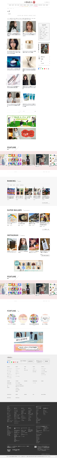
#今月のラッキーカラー (44, 35)
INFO (33, 394)
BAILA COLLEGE (26, 6)
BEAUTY (17, 366)
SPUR (37, 414)
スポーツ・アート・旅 (43, 374)
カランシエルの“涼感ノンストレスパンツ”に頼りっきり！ (28, 166)
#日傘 (44, 31)
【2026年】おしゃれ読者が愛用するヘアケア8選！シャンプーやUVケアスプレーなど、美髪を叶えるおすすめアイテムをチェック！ (37, 198)
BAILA (37, 412)
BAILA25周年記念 (36, 6)
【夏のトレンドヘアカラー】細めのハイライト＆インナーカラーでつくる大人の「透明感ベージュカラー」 (29, 34)
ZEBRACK (15, 412)
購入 (41, 61)
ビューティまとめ (17, 376)
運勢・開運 (17, 391)
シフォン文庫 (22, 436)
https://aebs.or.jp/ (44, 450)
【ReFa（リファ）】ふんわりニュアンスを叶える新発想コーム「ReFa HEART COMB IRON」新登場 (29, 70)
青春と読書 (8, 434)
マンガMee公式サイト (30, 414)
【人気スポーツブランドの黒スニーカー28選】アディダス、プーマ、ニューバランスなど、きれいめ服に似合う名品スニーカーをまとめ (19, 198)
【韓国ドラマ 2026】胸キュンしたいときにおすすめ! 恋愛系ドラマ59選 (28, 197)
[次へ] (50, 244)
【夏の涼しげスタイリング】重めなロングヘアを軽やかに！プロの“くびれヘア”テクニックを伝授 (29, 87)
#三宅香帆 (45, 34)
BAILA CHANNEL (43, 394)
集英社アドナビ (45, 429)
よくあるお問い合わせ (14, 446)
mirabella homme (38, 441)
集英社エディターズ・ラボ (46, 430)
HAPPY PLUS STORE (38, 434)
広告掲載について (9, 446)
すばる (8, 429)
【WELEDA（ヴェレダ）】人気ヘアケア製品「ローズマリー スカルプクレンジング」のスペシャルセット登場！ (29, 105)
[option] (15, 160)
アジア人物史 (8, 435)
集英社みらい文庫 (30, 429)
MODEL (17, 394)
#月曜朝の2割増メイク (42, 38)
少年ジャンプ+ (9, 414)
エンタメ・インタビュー (43, 368)
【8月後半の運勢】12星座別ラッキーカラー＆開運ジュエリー (42, 166)
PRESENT (25, 394)
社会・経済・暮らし (43, 373)
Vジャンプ (8, 412)
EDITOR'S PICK (9, 394)
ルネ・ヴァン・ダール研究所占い (19, 384)
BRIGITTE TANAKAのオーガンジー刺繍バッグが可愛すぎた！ (45, 252)
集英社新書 (15, 435)
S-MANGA (8, 419)
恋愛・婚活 (8, 387)
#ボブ (22, 15)
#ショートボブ (19, 15)
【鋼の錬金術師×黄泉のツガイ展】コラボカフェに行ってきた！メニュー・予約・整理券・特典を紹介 (45, 223)
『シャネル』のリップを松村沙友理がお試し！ (23, 252)
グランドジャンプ (16, 422)
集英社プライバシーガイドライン (22, 446)
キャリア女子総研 (21, 6)
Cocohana (29, 419)
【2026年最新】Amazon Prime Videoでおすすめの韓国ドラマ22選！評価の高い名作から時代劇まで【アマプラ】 (46, 198)
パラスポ (44, 414)
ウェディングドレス (9, 384)
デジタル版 (42, 63)
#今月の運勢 (41, 31)
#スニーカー (41, 28)
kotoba (15, 438)
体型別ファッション (9, 376)
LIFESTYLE (42, 366)
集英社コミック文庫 (9, 421)
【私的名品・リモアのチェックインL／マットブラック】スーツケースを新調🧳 (12, 252)
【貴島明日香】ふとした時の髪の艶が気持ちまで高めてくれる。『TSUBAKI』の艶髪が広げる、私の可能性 (13, 34)
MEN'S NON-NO (38, 420)
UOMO (37, 421)
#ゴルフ (40, 35)
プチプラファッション (9, 374)
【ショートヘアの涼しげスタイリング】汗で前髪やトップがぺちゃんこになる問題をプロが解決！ (13, 105)
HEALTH (34, 366)
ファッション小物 (9, 371)
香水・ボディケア (17, 373)
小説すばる (8, 430)
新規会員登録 (46, 361)
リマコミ (22, 419)
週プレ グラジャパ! (45, 412)
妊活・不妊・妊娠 (34, 371)
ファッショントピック (9, 368)
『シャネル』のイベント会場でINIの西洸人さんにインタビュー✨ (34, 252)
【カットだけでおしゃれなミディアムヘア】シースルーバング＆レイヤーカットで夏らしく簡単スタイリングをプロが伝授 (13, 52)
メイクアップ (17, 371)
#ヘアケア (34, 15)
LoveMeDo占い (17, 388)
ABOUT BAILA (9, 397)
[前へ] (7, 244)
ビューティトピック (18, 368)
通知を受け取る (31, 361)
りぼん (22, 414)
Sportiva (44, 413)
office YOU (29, 420)
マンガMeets (22, 420)
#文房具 (44, 28)
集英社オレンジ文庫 (23, 430)
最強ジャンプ (8, 413)
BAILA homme (31, 6)
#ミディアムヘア (26, 15)
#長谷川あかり (41, 34)
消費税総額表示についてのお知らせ (11, 447)
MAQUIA (37, 413)
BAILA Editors (17, 397)
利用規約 (28, 446)
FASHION (8, 366)
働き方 (25, 368)
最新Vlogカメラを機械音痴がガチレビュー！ (14, 165)
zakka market (37, 442)
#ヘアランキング (30, 15)
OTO (36, 429)
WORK (25, 366)
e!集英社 (15, 439)
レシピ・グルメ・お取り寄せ (44, 371)
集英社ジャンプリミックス (10, 420)
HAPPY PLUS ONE (38, 419)
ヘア (16, 374)
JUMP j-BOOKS (23, 431)
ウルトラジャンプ (16, 423)
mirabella (37, 440)
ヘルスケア (34, 368)
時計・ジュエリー (9, 373)
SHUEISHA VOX (38, 435)
